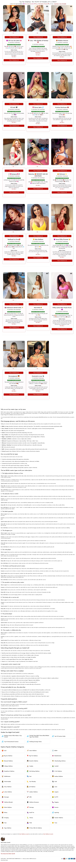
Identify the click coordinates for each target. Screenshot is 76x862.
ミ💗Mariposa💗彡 (14, 174)
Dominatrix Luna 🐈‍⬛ (38, 376)
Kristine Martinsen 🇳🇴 (62, 107)
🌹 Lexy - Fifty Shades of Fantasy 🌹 (38, 41)
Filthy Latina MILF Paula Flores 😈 (62, 308)
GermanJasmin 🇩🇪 (13, 376)
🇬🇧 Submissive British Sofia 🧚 (14, 308)
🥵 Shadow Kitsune (62, 40)
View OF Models (63, 3)
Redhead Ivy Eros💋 (14, 239)
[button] (14, 56)
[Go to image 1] (61, 166)
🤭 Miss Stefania (38, 239)
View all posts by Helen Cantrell (8, 853)
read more (38, 52)
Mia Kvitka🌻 (38, 308)
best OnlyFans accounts (24, 834)
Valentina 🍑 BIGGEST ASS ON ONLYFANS (38, 175)
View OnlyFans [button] (13, 37)
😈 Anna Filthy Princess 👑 (62, 239)
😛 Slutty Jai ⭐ (62, 174)
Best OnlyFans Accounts (48, 834)
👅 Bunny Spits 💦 (38, 107)
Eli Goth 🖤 (14, 107)
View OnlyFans (13, 60)
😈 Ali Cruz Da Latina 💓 (14, 40)
